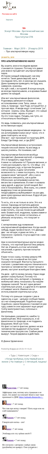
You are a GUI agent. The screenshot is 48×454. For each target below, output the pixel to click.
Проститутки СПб (24, 36)
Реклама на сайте (9, 14)
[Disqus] (24, 416)
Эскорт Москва (12, 31)
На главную (17, 361)
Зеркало (9, 19)
